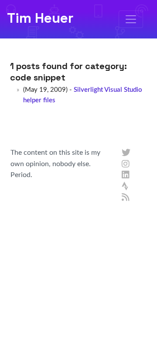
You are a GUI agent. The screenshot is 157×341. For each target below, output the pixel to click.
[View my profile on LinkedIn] (126, 175)
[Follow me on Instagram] (126, 164)
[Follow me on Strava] (126, 186)
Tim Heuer (40, 18)
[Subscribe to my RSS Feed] (126, 197)
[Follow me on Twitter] (126, 153)
